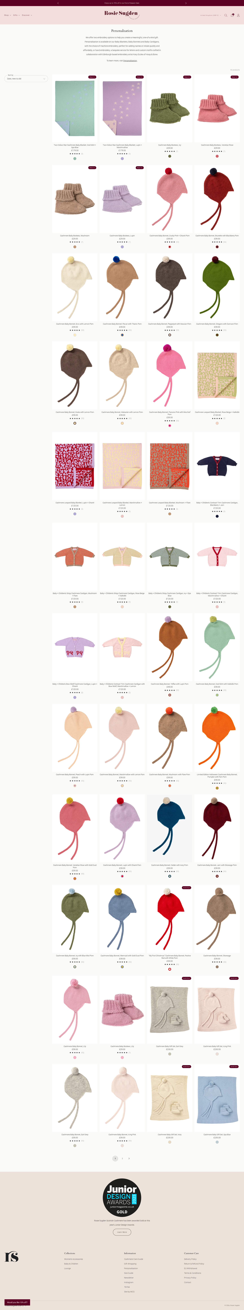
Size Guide (128, 1273)
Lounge (67, 1268)
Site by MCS (129, 1292)
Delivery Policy (190, 1259)
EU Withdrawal (190, 1268)
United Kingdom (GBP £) (209, 15)
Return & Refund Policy (194, 1264)
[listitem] (122, 3)
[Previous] (58, 3)
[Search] (226, 15)
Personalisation (130, 60)
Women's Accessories (73, 1259)
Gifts (15, 15)
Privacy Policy (190, 1278)
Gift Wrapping (130, 1264)
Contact (187, 1282)
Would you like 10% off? (17, 1302)
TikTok (127, 1287)
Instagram (128, 1282)
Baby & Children (71, 1264)
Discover (26, 15)
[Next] (186, 3)
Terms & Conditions (192, 1273)
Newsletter (129, 1278)
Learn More (122, 1232)
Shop (6, 15)
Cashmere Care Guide (133, 1259)
